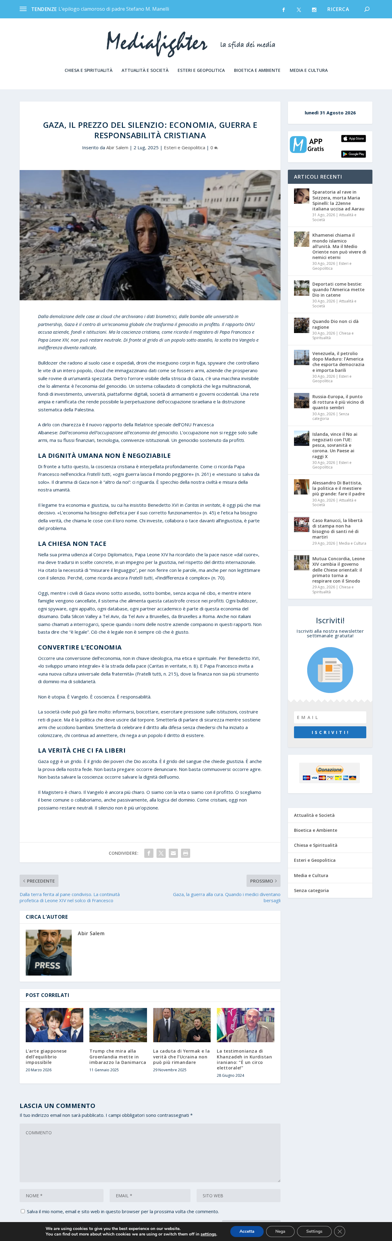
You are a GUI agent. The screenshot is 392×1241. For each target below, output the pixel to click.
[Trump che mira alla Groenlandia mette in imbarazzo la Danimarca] (118, 1025)
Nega (280, 1231)
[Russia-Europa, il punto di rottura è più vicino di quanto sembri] (301, 400)
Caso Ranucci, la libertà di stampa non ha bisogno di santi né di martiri (337, 528)
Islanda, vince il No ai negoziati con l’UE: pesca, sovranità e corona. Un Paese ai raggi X (334, 445)
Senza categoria (311, 890)
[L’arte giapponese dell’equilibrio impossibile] (54, 1025)
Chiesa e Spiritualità (88, 70)
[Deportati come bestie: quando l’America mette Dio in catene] (301, 288)
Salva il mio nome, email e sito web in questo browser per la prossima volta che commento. (123, 1211)
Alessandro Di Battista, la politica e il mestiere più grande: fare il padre (338, 488)
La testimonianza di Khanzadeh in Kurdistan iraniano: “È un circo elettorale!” (244, 1059)
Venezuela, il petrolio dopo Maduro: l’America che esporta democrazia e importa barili (338, 361)
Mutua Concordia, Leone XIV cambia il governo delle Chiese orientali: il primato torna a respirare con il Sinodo (338, 570)
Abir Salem (117, 147)
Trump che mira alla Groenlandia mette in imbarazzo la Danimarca (117, 1056)
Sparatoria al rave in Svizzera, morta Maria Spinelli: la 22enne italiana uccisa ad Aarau (338, 200)
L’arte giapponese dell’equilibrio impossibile (46, 1056)
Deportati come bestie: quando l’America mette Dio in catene (338, 289)
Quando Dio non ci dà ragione (335, 324)
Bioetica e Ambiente (257, 70)
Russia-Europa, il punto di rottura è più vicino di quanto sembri (338, 402)
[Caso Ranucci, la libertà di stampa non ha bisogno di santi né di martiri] (301, 524)
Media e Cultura (309, 70)
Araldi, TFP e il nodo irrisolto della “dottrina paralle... (117, 9)
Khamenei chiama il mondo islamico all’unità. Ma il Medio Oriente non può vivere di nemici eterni (339, 246)
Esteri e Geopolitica (201, 70)
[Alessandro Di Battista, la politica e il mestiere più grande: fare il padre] (301, 487)
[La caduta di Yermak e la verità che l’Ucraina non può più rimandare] (182, 1025)
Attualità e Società (145, 70)
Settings (314, 1231)
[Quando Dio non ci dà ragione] (301, 325)
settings (208, 1234)
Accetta (246, 1231)
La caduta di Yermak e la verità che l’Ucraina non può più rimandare (181, 1056)
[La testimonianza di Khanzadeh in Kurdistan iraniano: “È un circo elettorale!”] (245, 1025)
